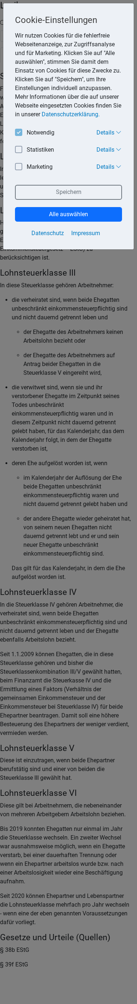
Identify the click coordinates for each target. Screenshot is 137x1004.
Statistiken (40, 149)
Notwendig (40, 132)
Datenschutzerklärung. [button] (71, 114)
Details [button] (106, 132)
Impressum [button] (85, 233)
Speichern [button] (68, 191)
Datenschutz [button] (47, 233)
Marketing (40, 166)
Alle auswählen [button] (68, 214)
